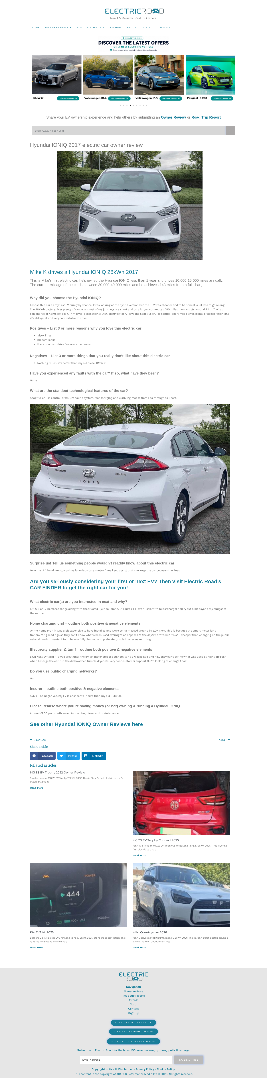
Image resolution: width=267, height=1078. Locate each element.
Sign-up (133, 1013)
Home (36, 27)
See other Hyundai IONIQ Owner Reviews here (86, 724)
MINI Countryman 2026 (150, 932)
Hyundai (79, 272)
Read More (36, 787)
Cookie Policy (166, 1069)
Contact (148, 27)
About (131, 27)
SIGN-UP (165, 27)
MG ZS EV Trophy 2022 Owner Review (57, 772)
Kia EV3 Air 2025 (42, 932)
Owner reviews (56, 27)
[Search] (230, 130)
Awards (116, 27)
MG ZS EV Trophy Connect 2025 (156, 840)
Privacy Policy (145, 1069)
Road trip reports (91, 27)
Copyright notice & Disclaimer (112, 1069)
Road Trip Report (206, 117)
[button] (35, 79)
